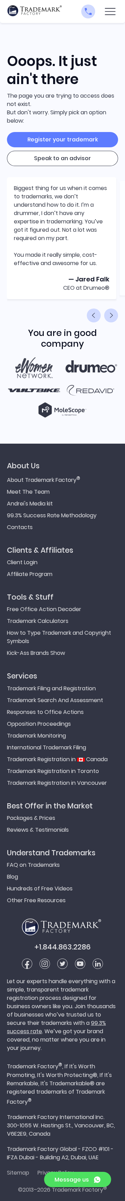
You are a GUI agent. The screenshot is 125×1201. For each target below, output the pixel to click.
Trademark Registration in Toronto (53, 771)
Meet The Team (28, 492)
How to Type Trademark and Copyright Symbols (59, 637)
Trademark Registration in (57, 759)
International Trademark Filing (46, 747)
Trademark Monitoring (36, 736)
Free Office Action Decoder (44, 609)
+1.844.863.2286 (62, 947)
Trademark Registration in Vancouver (57, 783)
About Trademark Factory (43, 479)
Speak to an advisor (62, 158)
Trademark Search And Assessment (55, 700)
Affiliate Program (29, 574)
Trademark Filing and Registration (51, 688)
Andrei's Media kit (30, 504)
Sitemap (18, 1173)
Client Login (22, 562)
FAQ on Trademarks (33, 865)
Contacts (20, 527)
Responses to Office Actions (45, 712)
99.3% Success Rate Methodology (52, 515)
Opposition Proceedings (39, 724)
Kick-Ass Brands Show (36, 653)
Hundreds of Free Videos (40, 888)
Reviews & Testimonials (38, 830)
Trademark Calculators (37, 621)
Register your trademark (62, 139)
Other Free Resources (36, 900)
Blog (12, 877)
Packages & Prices (31, 818)
